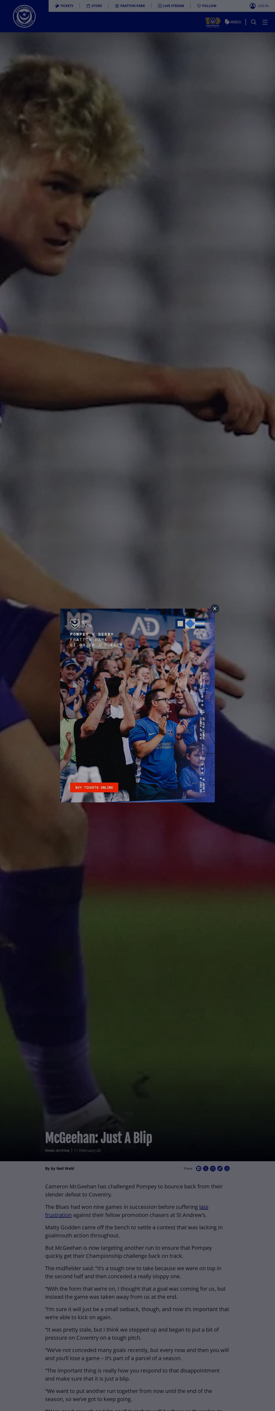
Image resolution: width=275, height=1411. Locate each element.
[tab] (215, 608)
